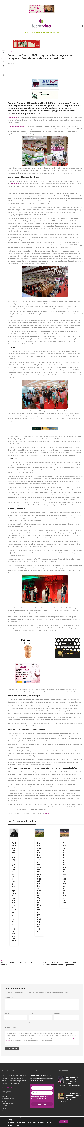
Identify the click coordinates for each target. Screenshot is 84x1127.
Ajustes (73, 1121)
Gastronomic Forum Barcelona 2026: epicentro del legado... (73, 1080)
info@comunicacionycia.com (44, 1038)
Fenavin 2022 (12, 118)
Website (57, 1013)
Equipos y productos (8, 1099)
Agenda (4, 1108)
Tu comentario (9, 997)
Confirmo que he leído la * (39, 1097)
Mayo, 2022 (10, 63)
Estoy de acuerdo (11, 1027)
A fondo (4, 1101)
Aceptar (64, 1121)
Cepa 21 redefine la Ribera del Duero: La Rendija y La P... (73, 1096)
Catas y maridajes (7, 1111)
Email (31, 1013)
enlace (47, 813)
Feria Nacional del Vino (17, 126)
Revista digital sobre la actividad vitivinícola (41, 32)
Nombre (7, 1013)
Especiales (5, 1106)
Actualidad (10, 51)
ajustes (20, 1125)
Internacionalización (8, 1103)
